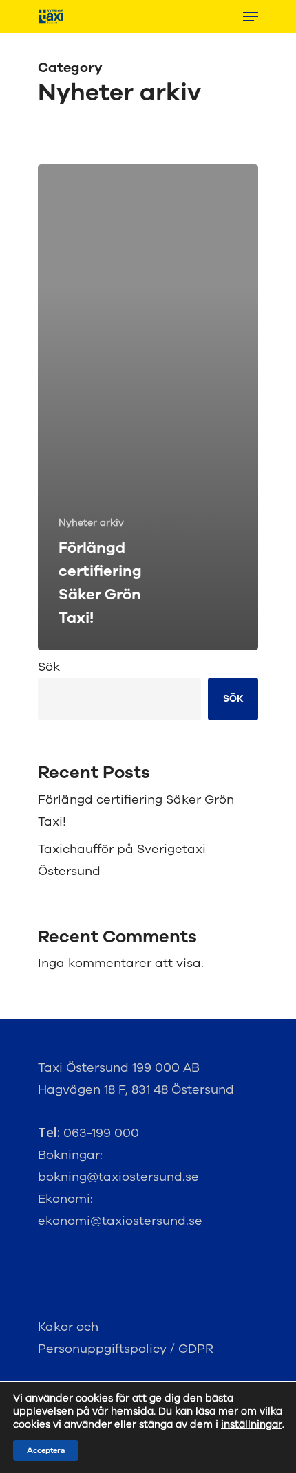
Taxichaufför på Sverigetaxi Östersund (122, 860)
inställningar (251, 1424)
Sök (49, 666)
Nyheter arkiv (91, 522)
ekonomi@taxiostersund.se (120, 1220)
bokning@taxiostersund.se (118, 1177)
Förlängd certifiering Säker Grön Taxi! (136, 810)
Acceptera (46, 1450)
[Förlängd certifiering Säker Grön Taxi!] (148, 407)
